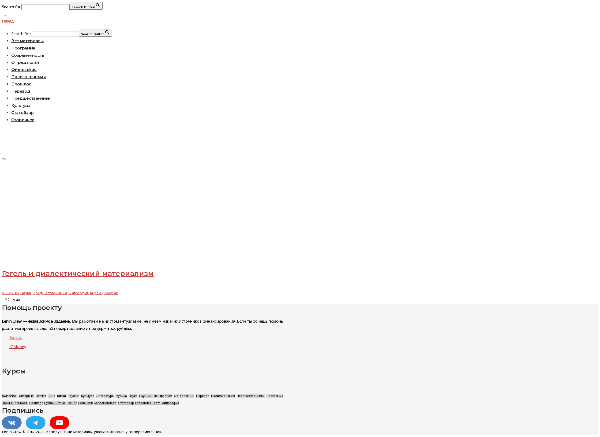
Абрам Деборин (104, 293)
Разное (72, 403)
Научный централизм (155, 396)
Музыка (121, 396)
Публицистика (55, 403)
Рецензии (85, 403)
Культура (20, 105)
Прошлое (21, 84)
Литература (105, 396)
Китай (61, 396)
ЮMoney (17, 346)
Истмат (41, 396)
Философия (24, 69)
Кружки (73, 396)
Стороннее (22, 119)
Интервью (26, 396)
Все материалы (27, 40)
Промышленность (15, 403)
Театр (156, 403)
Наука (25, 293)
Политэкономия (28, 76)
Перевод (20, 91)
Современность (27, 55)
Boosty (15, 337)
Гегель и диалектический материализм (78, 273)
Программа (23, 48)
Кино (51, 396)
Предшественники (31, 98)
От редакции (25, 62)
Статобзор (22, 112)
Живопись (9, 396)
